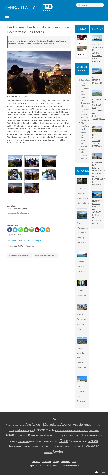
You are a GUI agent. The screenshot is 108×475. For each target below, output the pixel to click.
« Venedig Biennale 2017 (19, 255)
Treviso (35, 447)
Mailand (87, 436)
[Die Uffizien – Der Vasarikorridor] (82, 48)
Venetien (93, 446)
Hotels (9, 435)
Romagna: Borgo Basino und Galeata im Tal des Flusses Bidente (97, 212)
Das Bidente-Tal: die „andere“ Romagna (97, 140)
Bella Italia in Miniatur (97, 80)
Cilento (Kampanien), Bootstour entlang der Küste (83, 232)
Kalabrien (23, 436)
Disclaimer (65, 461)
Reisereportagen (34, 241)
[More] (48, 229)
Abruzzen (10, 425)
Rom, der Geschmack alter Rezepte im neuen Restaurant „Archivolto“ (87, 109)
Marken (94, 436)
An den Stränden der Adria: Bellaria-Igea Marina (97, 52)
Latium (49, 435)
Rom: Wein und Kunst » (45, 255)
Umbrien (54, 446)
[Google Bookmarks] (37, 229)
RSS (74, 461)
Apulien (66, 424)
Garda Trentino (94, 431)
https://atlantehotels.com (18, 213)
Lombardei (76, 435)
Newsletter (46, 461)
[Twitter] (15, 229)
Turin (45, 447)
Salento (73, 441)
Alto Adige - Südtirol (39, 424)
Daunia (11, 431)
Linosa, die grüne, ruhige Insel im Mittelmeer (81, 357)
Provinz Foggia (41, 441)
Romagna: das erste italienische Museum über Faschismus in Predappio (98, 173)
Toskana (15, 446)
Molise (101, 436)
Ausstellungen (83, 424)
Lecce (57, 436)
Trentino (26, 446)
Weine (58, 451)
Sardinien (82, 441)
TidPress (36, 461)
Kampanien (36, 435)
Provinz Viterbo (53, 441)
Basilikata (98, 425)
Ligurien (64, 435)
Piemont (23, 441)
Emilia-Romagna (24, 430)
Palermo (14, 441)
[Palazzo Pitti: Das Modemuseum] (82, 37)
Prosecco (32, 441)
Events (50, 430)
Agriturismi (20, 425)
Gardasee (83, 430)
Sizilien (93, 441)
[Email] (26, 229)
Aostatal (57, 425)
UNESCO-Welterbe (68, 447)
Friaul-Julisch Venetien (66, 430)
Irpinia (17, 436)
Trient (41, 447)
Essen (13, 241)
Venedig (80, 446)
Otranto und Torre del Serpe (81, 266)
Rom (20, 241)
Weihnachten (48, 453)
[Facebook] (9, 229)
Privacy (56, 461)
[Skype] (42, 229)
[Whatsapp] (20, 229)
